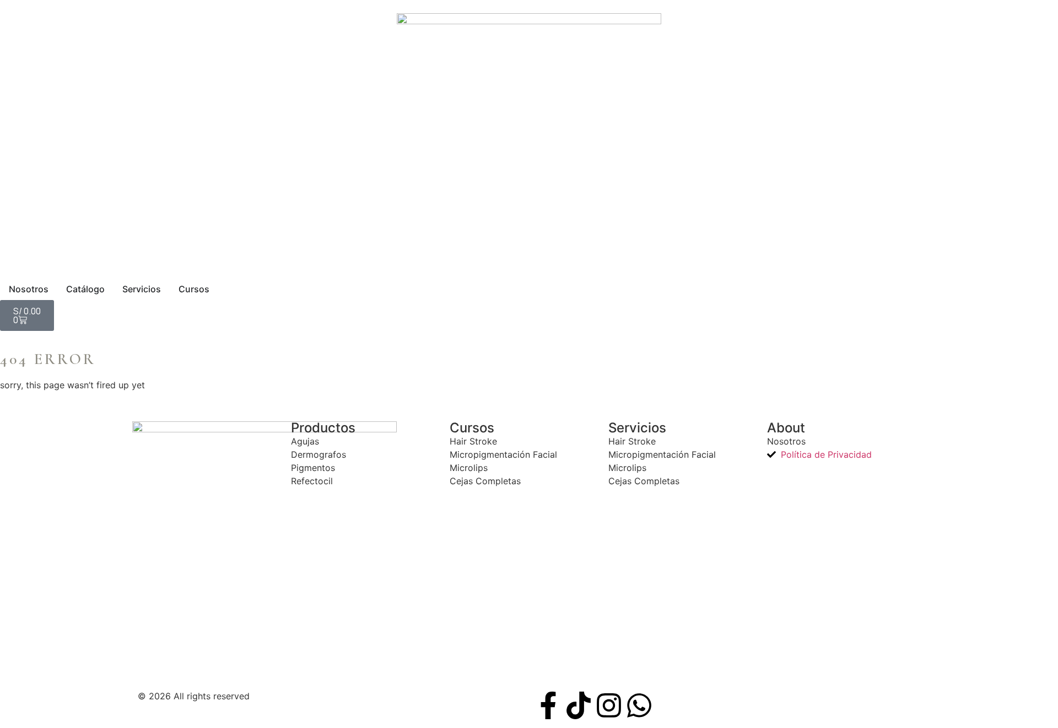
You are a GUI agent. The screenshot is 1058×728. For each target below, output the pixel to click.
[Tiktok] (578, 705)
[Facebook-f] (548, 705)
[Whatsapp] (639, 705)
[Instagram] (609, 705)
